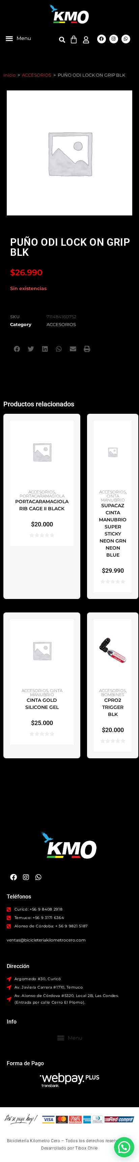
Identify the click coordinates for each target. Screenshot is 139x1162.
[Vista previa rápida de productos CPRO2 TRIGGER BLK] (128, 631)
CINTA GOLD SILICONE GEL (42, 703)
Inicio (9, 75)
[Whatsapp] (125, 39)
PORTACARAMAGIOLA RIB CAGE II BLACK (41, 505)
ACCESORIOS (36, 75)
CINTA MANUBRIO (113, 498)
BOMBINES (112, 694)
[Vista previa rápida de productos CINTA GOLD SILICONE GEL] (70, 631)
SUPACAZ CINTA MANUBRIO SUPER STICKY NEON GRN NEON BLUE (113, 530)
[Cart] (74, 39)
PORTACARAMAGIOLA (42, 495)
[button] (18, 38)
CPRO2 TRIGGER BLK (112, 707)
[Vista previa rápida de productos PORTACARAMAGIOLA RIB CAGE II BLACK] (70, 432)
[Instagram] (113, 39)
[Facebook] (101, 39)
